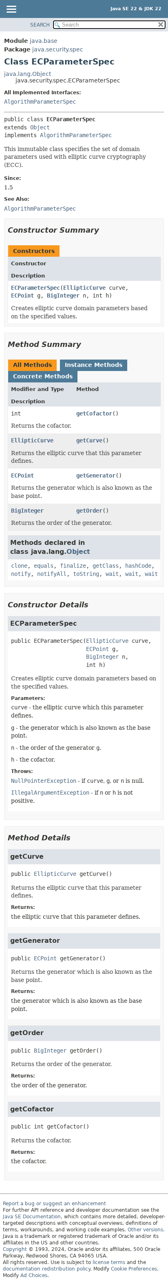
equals (43, 565)
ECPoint (22, 295)
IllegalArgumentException (50, 792)
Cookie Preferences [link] (134, 1269)
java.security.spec (57, 49)
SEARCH (40, 25)
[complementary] (134, 1269)
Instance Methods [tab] (93, 365)
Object (40, 127)
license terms (109, 1262)
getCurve (89, 440)
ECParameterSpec (35, 287)
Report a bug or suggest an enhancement (54, 1203)
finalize (73, 565)
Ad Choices (33, 1275)
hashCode (138, 565)
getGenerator (95, 475)
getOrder (89, 510)
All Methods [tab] (32, 365)
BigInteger (63, 295)
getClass (106, 565)
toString (86, 574)
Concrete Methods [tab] (43, 376)
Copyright (15, 1249)
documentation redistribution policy (46, 1269)
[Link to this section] (105, 230)
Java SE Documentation (32, 1217)
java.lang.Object (27, 74)
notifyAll (51, 574)
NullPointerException (43, 781)
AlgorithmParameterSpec (40, 101)
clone (19, 565)
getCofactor (94, 413)
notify (21, 574)
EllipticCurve (84, 287)
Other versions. (146, 1230)
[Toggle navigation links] (11, 10)
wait (112, 574)
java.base (43, 41)
